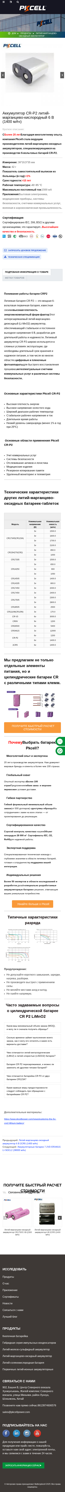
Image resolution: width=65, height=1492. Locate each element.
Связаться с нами (13, 1310)
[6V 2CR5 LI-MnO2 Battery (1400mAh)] (47, 1212)
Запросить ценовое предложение (27, 250)
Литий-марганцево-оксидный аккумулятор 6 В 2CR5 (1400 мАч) (48, 1232)
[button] (62, 75)
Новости (7, 1303)
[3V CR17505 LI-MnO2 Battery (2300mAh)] (17, 1212)
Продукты (26, 33)
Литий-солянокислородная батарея (23, 1362)
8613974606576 (47, 1405)
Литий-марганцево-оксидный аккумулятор (27, 1356)
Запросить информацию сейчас (22, 1465)
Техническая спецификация (24, 257)
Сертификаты (11, 1296)
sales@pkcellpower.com (16, 1412)
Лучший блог (10, 1316)
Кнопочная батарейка (15, 1336)
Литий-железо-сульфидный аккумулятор (26, 1349)
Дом (14, 33)
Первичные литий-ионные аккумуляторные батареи (28, 1369)
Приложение (10, 1290)
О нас (6, 1283)
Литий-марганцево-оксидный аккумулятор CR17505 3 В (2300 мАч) (17, 1232)
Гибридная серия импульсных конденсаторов (29, 1342)
